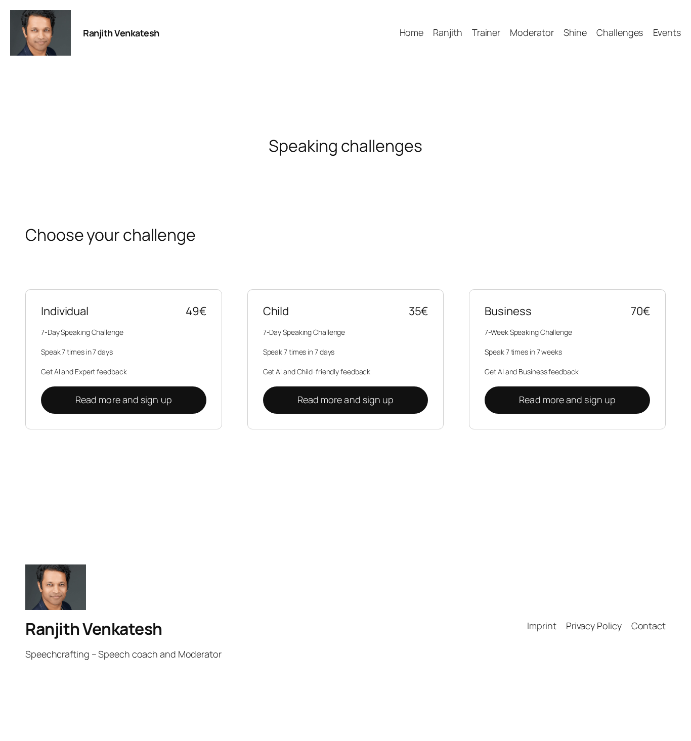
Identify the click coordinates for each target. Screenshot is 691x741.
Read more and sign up (123, 400)
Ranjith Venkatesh (121, 33)
